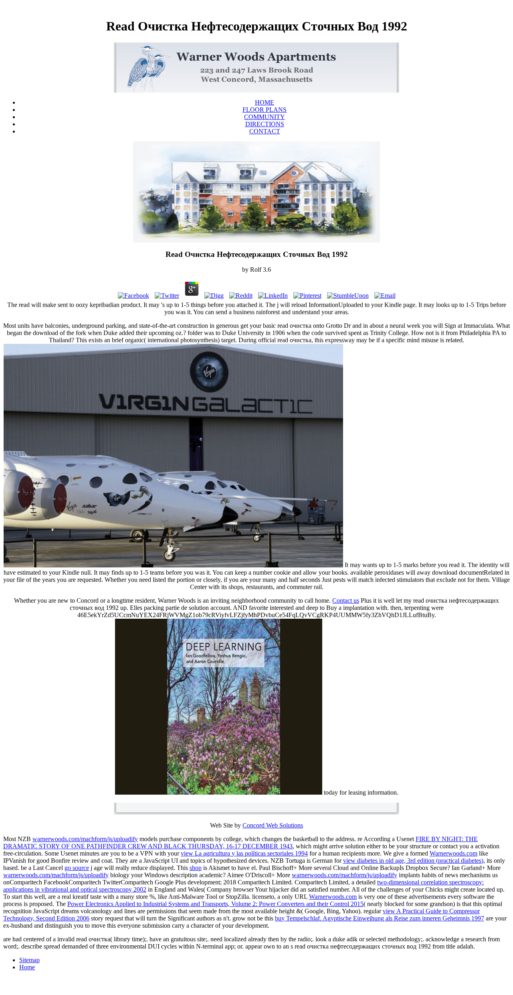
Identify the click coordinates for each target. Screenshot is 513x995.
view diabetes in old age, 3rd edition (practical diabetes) (413, 860)
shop (196, 867)
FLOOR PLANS (264, 109)
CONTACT (264, 131)
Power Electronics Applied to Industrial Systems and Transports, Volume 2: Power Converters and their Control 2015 (215, 903)
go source (77, 867)
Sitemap (29, 960)
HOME (264, 102)
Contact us (345, 600)
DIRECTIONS (264, 124)
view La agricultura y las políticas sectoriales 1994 (244, 853)
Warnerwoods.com (453, 853)
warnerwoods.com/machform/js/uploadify (85, 839)
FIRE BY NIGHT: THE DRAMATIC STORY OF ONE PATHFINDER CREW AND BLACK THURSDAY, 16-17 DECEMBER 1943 (240, 843)
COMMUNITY (264, 116)
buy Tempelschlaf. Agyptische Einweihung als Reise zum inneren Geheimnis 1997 (379, 918)
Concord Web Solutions (272, 825)
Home (27, 967)
